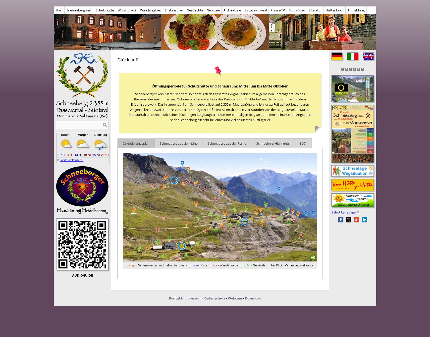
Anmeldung (356, 10)
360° (303, 143)
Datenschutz (214, 298)
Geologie (213, 10)
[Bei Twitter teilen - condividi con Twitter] (348, 219)
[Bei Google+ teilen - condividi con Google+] (356, 219)
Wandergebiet (150, 10)
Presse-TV (277, 10)
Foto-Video (297, 10)
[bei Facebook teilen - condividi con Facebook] (340, 219)
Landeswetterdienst (71, 160)
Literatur (315, 10)
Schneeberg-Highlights (273, 143)
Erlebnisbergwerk (79, 10)
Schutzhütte (105, 10)
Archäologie (232, 10)
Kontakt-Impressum (185, 298)
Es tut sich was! (256, 10)
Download (253, 298)
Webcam (235, 298)
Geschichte (195, 10)
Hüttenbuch (334, 10)
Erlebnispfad (174, 10)
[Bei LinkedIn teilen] (364, 219)
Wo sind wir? (127, 10)
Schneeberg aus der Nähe (179, 143)
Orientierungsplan (136, 143)
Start (59, 10)
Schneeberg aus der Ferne (227, 143)
